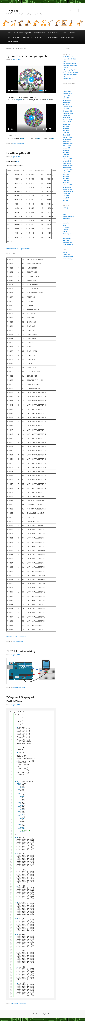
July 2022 (66, 109)
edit (17, 161)
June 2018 (66, 176)
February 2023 (67, 107)
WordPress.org (67, 259)
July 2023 (66, 104)
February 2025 (67, 94)
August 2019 (66, 148)
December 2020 (67, 120)
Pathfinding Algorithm (70, 70)
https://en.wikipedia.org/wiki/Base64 (18, 249)
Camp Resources (39, 33)
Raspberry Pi (67, 234)
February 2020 (67, 137)
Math (64, 225)
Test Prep (66, 240)
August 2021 (66, 115)
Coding (72, 33)
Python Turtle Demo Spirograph (26, 56)
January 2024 (67, 100)
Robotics (64, 33)
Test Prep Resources (51, 37)
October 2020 (67, 122)
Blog (8, 37)
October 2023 (67, 102)
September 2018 (68, 170)
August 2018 (66, 172)
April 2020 (66, 133)
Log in (65, 252)
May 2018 (66, 178)
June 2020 (66, 128)
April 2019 (66, 154)
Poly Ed (12, 11)
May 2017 (66, 200)
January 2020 (67, 139)
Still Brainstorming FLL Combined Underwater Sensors (70, 65)
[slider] (20, 91)
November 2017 (67, 189)
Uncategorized (67, 242)
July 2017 (66, 196)
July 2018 (66, 174)
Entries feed (66, 254)
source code (20, 143)
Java (64, 221)
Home (9, 33)
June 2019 (66, 150)
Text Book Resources (67, 37)
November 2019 (67, 144)
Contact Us (38, 37)
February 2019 (67, 159)
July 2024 (66, 98)
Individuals (16, 37)
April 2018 (66, 180)
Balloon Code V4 (68, 78)
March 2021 (66, 118)
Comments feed (68, 257)
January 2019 (67, 161)
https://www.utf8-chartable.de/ (16, 637)
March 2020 (66, 135)
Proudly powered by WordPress (42, 1014)
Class (13, 641)
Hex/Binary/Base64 (18, 153)
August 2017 (66, 194)
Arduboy (65, 208)
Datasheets (66, 218)
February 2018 (67, 185)
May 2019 (66, 152)
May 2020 (66, 130)
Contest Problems (12, 42)
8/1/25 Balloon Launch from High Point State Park (70, 59)
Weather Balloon (68, 245)
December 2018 (67, 163)
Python (14, 143)
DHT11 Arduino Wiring (20, 651)
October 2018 (67, 167)
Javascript (66, 223)
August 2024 (66, 96)
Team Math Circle (53, 33)
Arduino (14, 687)
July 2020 (66, 126)
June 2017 (66, 198)
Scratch (65, 236)
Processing (66, 227)
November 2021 (67, 111)
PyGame (65, 229)
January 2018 (67, 187)
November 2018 (67, 165)
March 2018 (66, 183)
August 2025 (66, 91)
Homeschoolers (27, 37)
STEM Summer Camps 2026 (22, 33)
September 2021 (68, 113)
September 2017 (68, 191)
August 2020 (66, 124)
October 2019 (67, 146)
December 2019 (67, 141)
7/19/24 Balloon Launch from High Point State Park (70, 74)
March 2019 (66, 157)
